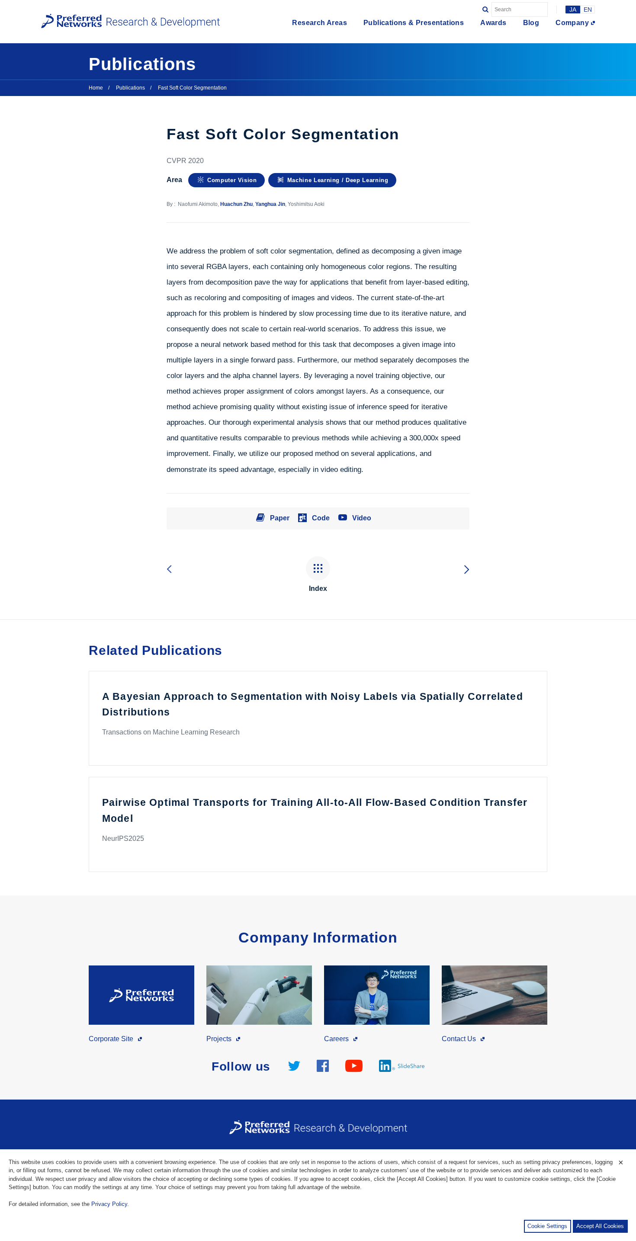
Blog (531, 22)
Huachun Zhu (236, 204)
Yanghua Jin (270, 204)
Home (96, 88)
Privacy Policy (109, 1204)
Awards (493, 22)
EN (588, 9)
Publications (130, 88)
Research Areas (319, 22)
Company (572, 22)
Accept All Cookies (600, 1226)
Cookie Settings (547, 1226)
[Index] (318, 569)
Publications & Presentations (413, 22)
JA (572, 9)
